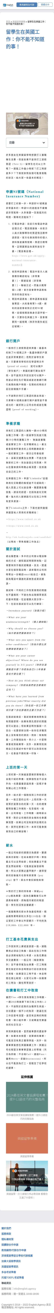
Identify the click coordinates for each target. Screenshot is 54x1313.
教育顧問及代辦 (27, 4)
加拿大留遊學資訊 (11, 1261)
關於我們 (6, 1228)
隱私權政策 (8, 1239)
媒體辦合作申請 (10, 1244)
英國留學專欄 (19, 22)
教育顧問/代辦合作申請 (14, 1250)
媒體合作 (45, 4)
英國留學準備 (27, 1156)
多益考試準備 (9, 1272)
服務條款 (6, 1234)
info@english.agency (25, 1288)
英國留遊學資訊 (10, 1266)
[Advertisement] (27, 82)
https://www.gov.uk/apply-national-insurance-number (29, 260)
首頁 (8, 22)
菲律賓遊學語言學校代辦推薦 (17, 1255)
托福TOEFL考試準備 (13, 1277)
